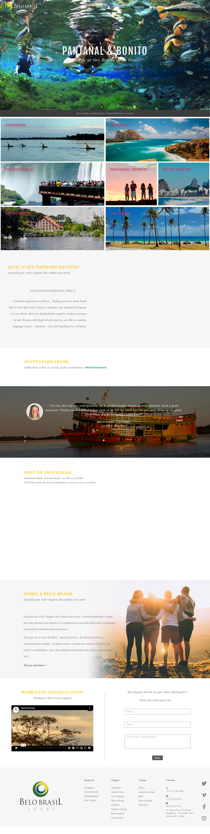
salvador (120, 213)
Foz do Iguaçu (19, 169)
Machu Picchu (117, 800)
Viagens (120, 7)
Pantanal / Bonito (119, 809)
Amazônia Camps (147, 792)
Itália (141, 796)
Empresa (101, 7)
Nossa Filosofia (91, 792)
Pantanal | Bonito (128, 169)
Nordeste (119, 125)
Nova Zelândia (145, 800)
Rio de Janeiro (177, 169)
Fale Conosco (90, 800)
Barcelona (143, 805)
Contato (139, 7)
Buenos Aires (117, 792)
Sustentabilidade (91, 796)
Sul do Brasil (18, 213)
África (141, 788)
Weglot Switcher (188, 7)
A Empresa (89, 788)
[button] (204, 7)
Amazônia (15, 125)
